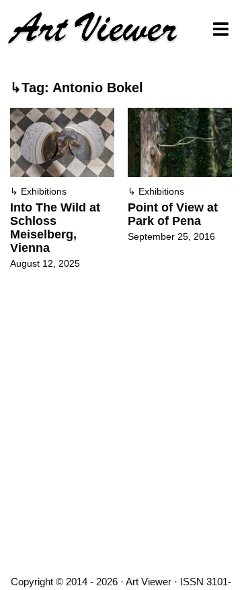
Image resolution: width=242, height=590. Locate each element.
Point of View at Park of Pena (173, 214)
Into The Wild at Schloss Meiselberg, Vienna (55, 228)
